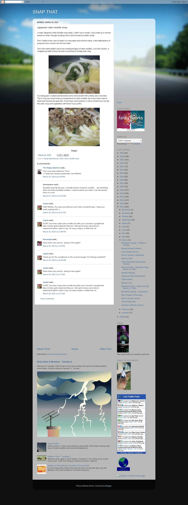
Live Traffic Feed (131, 397)
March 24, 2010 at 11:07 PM (54, 213)
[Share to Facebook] (65, 155)
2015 (122, 190)
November (126, 213)
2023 (122, 163)
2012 (122, 200)
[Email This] (58, 155)
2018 (122, 180)
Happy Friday (53, 444)
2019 (122, 177)
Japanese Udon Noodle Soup (133, 276)
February (126, 309)
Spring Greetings (128, 273)
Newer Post (43, 349)
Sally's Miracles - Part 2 (130, 449)
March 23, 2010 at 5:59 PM (54, 177)
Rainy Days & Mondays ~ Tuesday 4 (54, 362)
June (124, 230)
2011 (122, 203)
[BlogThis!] (60, 155)
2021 (122, 170)
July (124, 227)
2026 (122, 153)
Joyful (45, 204)
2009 (122, 317)
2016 (122, 187)
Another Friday (127, 443)
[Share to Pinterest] (68, 155)
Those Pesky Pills (128, 302)
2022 (122, 166)
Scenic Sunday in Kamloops (132, 255)
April (124, 237)
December (126, 210)
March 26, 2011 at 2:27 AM (54, 275)
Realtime (123, 468)
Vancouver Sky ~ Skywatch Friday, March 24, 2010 (135, 268)
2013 (122, 197)
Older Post (105, 349)
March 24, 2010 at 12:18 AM (54, 196)
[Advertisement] (74, 326)
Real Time (131, 452)
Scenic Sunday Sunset (130, 298)
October (125, 216)
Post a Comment (47, 299)
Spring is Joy (126, 283)
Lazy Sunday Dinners (130, 252)
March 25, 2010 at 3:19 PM (54, 246)
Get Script (123, 452)
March (125, 240)
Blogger (108, 486)
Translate (136, 144)
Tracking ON (138, 452)
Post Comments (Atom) (57, 354)
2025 (122, 156)
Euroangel (47, 239)
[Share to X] (63, 155)
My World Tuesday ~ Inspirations (134, 292)
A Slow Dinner (127, 279)
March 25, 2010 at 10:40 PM (54, 260)
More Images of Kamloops (132, 295)
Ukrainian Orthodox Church (132, 305)
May (124, 233)
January (125, 313)
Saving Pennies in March (131, 248)
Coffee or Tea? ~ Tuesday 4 (59, 456)
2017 (122, 183)
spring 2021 (126, 407)
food (61, 159)
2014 (122, 193)
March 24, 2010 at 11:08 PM (54, 232)
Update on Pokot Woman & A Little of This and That (68, 466)
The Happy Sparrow (51, 168)
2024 (122, 160)
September (126, 220)
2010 (122, 207)
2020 (122, 173)
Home (74, 349)
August (125, 223)
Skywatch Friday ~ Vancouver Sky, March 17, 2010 (135, 287)
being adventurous (51, 159)
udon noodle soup (71, 159)
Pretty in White (127, 402)
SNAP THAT (45, 11)
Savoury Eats (126, 258)
